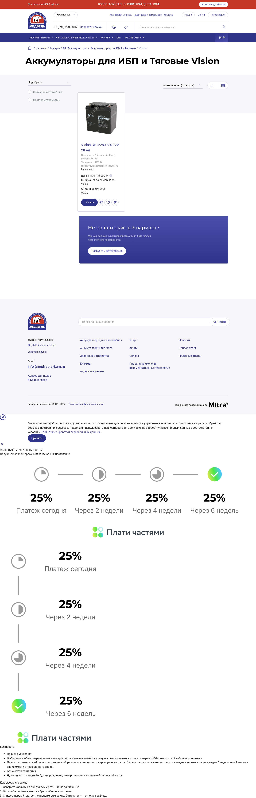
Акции (188, 14)
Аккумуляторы (40, 37)
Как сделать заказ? (121, 14)
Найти (222, 322)
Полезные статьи (190, 355)
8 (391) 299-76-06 (41, 345)
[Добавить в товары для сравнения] (101, 202)
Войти (201, 14)
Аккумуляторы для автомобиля (101, 340)
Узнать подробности (213, 4)
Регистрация (218, 14)
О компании (133, 37)
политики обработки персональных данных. (72, 432)
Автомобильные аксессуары (75, 37)
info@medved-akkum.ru (46, 366)
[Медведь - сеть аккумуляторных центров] (37, 22)
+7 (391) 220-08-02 (65, 27)
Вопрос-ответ (187, 348)
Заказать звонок (91, 27)
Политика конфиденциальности (86, 404)
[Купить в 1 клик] (115, 202)
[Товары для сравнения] (114, 27)
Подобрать (35, 82)
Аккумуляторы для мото (96, 348)
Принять (36, 438)
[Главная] (30, 48)
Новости (184, 340)
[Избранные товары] (126, 27)
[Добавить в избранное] (108, 202)
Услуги (105, 37)
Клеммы (85, 363)
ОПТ (119, 37)
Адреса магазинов (92, 371)
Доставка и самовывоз (148, 14)
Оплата (168, 14)
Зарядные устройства (94, 355)
